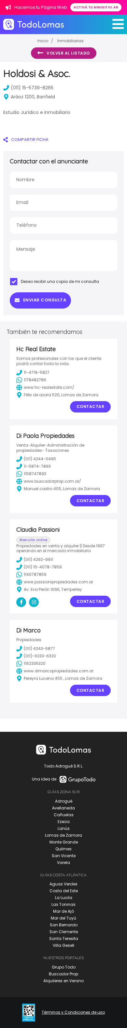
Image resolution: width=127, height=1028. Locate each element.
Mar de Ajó (63, 911)
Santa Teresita (63, 938)
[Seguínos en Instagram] (34, 602)
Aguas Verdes (63, 884)
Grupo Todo (64, 967)
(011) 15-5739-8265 (32, 88)
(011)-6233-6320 (40, 656)
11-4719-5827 (36, 372)
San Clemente (63, 931)
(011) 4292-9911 (38, 559)
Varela (63, 862)
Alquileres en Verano (63, 981)
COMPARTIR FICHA (30, 139)
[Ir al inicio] (33, 24)
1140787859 (35, 574)
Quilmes (63, 849)
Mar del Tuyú (63, 918)
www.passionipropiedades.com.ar (58, 582)
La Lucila (63, 897)
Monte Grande (63, 842)
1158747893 (35, 473)
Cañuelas (64, 815)
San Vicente (64, 855)
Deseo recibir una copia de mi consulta (60, 281)
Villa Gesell (63, 945)
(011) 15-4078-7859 (43, 567)
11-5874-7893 (37, 466)
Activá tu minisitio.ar (96, 7)
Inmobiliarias (70, 41)
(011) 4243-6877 (39, 648)
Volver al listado (68, 53)
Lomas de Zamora (63, 835)
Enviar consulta (44, 300)
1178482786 (35, 380)
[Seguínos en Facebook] (21, 602)
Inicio (42, 41)
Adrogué (63, 801)
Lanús (64, 828)
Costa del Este (63, 891)
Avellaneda (63, 808)
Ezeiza (64, 821)
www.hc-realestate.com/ (49, 387)
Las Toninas (63, 904)
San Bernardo (64, 925)
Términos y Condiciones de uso (73, 1012)
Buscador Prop (63, 974)
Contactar (91, 406)
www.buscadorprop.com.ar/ (52, 481)
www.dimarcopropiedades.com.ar (58, 671)
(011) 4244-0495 (40, 459)
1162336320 (35, 663)
